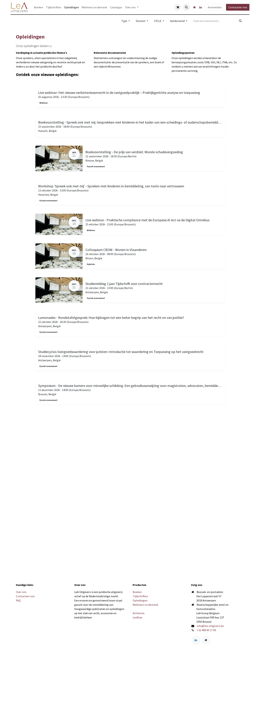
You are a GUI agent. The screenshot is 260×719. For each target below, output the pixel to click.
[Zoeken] (240, 20)
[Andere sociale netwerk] (194, 7)
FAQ (18, 600)
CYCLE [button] (158, 21)
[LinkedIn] (200, 7)
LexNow (137, 617)
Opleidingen (140, 600)
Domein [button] (141, 21)
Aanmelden (215, 7)
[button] (186, 7)
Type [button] (124, 21)
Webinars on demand (145, 604)
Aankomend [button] (177, 21)
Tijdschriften (140, 596)
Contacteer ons (237, 7)
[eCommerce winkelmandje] (177, 7)
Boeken (137, 592)
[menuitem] (39, 7)
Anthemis (139, 613)
